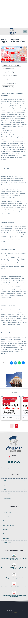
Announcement (7, 498)
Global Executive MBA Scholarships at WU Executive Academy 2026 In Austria (14, 568)
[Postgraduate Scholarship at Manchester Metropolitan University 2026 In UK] (14, 574)
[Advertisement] (14, 14)
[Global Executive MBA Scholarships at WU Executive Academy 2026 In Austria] (14, 565)
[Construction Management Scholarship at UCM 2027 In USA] (14, 583)
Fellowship (6, 529)
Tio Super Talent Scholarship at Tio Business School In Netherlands (14, 559)
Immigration (6, 493)
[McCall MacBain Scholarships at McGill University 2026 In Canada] (14, 592)
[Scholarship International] (12, 31)
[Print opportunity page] (7, 367)
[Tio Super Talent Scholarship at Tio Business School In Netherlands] (14, 555)
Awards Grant (7, 512)
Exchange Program (8, 525)
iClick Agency (14, 612)
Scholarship (6, 534)
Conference (6, 520)
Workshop (6, 538)
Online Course (7, 542)
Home (4, 480)
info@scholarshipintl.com (14, 457)
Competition (6, 516)
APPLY (4, 354)
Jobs (4, 489)
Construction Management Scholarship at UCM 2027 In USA (14, 587)
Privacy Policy (5, 468)
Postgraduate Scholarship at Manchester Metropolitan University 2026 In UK (14, 577)
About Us (5, 485)
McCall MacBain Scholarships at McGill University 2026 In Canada (14, 596)
